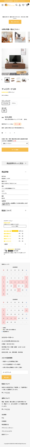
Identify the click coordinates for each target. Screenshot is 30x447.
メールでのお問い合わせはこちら (10, 341)
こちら (8, 392)
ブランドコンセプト (7, 431)
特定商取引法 (5, 424)
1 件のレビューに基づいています (11, 224)
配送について (7, 210)
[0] (27, 5)
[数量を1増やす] (14, 133)
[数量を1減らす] (5, 133)
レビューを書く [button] (15, 226)
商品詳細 (5, 172)
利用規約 (4, 421)
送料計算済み (11, 119)
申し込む (6, 377)
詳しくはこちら (15, 22)
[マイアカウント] (20, 5)
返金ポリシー (5, 434)
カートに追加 (15, 149)
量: (2, 132)
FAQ (3, 418)
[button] (5, 92)
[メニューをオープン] (2, 5)
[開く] (16, 5)
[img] (11, 249)
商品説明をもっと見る (15, 163)
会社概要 (4, 414)
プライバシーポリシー (7, 428)
